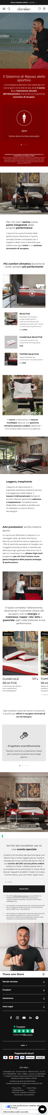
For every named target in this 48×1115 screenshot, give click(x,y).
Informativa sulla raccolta (15, 1112)
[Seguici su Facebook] (11, 1017)
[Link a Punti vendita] (24, 802)
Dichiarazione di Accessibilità (24, 1095)
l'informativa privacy (21, 896)
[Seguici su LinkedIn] (30, 1017)
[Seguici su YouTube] (24, 1017)
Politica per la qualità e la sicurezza (24, 1092)
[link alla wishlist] (39, 8)
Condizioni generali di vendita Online (22, 1081)
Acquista (32, 2)
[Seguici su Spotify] (37, 1017)
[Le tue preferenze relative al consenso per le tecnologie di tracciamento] (2, 836)
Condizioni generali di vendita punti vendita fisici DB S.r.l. (24, 1085)
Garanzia (32, 1090)
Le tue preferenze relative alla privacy (25, 1106)
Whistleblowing (17, 1090)
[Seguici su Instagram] (17, 1017)
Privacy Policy (16, 1088)
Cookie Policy (31, 1088)
